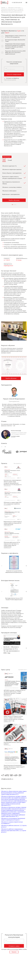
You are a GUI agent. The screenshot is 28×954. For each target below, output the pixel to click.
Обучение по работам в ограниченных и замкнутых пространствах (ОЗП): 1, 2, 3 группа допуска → (13, 830)
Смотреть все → (22, 669)
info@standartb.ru (7, 779)
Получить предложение (14, 74)
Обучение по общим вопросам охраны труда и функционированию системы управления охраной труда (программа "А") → (14, 793)
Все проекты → (18, 463)
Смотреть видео (15, 436)
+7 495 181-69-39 (17, 2)
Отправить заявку (14, 946)
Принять (14, 952)
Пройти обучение (14, 200)
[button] (12, 204)
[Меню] (26, 2)
